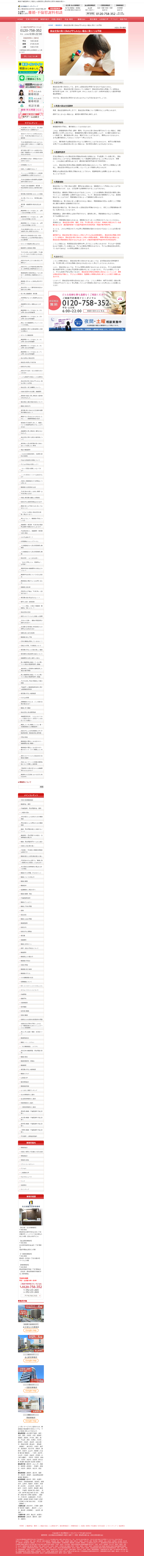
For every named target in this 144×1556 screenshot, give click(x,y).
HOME (50, 25)
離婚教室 (59, 25)
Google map (30, 1330)
